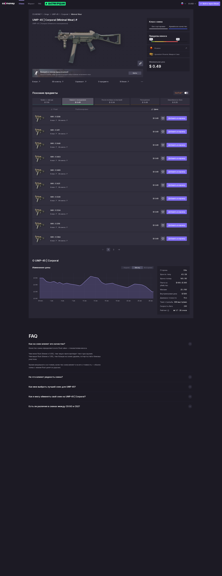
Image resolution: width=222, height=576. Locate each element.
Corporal (64, 14)
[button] (168, 48)
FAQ (39, 4)
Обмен (21, 4)
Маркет (31, 4)
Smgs (46, 14)
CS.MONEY (37, 14)
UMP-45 (55, 14)
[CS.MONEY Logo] (8, 3)
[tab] (126, 267)
